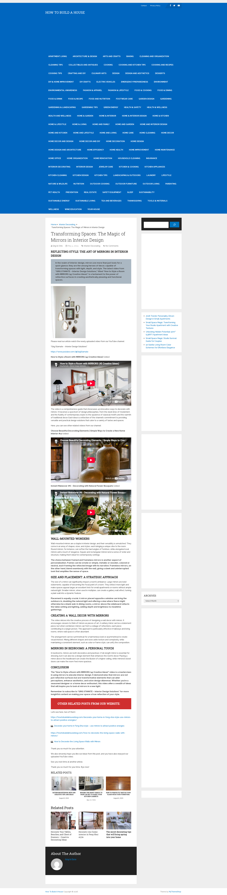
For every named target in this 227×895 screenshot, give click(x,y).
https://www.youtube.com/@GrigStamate (69, 352)
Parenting (170, 184)
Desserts (160, 73)
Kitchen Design (81, 175)
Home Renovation (103, 158)
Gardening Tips (90, 107)
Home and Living (108, 133)
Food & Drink (55, 99)
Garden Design (146, 99)
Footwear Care (124, 99)
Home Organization (77, 158)
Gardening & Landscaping (62, 107)
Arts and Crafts (111, 56)
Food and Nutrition (99, 99)
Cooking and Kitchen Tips (132, 65)
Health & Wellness (157, 107)
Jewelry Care (106, 167)
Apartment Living (57, 56)
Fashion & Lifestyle (118, 90)
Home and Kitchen (57, 133)
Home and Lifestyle (83, 133)
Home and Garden (124, 124)
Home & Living (79, 124)
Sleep (130, 192)
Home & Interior (107, 116)
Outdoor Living (151, 184)
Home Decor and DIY (89, 141)
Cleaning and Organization (154, 56)
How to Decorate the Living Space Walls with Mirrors (77, 741)
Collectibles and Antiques (83, 65)
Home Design (137, 141)
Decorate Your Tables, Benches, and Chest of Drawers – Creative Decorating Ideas (61, 836)
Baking (130, 56)
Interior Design (84, 167)
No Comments (111, 246)
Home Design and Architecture (64, 150)
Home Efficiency (95, 150)
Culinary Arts (99, 73)
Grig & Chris (58, 246)
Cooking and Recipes (162, 65)
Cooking (108, 65)
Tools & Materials (157, 201)
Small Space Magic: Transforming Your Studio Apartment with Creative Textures (162, 325)
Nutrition (78, 184)
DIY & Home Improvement (61, 82)
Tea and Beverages (111, 201)
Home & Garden (85, 116)
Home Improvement (139, 150)
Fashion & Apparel (92, 90)
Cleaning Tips (55, 65)
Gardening (166, 99)
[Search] (174, 224)
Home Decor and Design (60, 141)
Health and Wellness (59, 116)
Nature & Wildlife (58, 184)
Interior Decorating (59, 167)
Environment (161, 82)
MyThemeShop (175, 892)
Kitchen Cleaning (57, 175)
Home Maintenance (165, 150)
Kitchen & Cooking (129, 167)
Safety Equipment (112, 192)
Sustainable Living (85, 201)
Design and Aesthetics (137, 73)
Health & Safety (132, 107)
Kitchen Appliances (155, 167)
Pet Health (54, 192)
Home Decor (167, 133)
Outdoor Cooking (99, 184)
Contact (144, 5)
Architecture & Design (85, 56)
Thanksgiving (134, 201)
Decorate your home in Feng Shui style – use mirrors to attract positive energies (89, 726)
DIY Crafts (85, 82)
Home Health (116, 150)
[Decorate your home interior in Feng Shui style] (91, 820)
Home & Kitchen (161, 116)
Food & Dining (164, 90)
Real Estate (90, 192)
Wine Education (73, 209)
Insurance (151, 158)
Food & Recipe (75, 99)
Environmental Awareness (62, 90)
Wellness (53, 209)
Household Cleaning (129, 158)
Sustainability (146, 192)
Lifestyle (166, 175)
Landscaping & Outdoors (127, 175)
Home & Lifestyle (57, 124)
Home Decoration (115, 141)
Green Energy (111, 107)
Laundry (151, 175)
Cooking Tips (55, 73)
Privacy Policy (155, 5)
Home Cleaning (147, 133)
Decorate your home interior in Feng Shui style (88, 834)
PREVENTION (72, 192)
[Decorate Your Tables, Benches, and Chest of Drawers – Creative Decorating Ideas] (63, 820)
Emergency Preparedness (134, 82)
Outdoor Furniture (126, 184)
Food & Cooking (143, 90)
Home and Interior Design (153, 124)
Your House (93, 209)
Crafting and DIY (77, 73)
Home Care (128, 133)
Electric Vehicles (105, 82)
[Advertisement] (113, 34)
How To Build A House (65, 12)
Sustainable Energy (59, 201)
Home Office (54, 158)
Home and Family (100, 124)
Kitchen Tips (100, 175)
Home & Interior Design (134, 116)
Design (115, 73)
